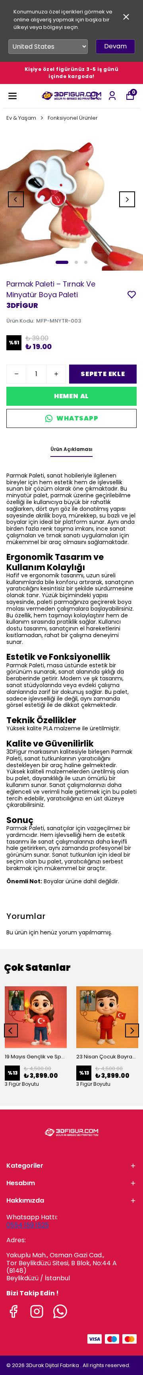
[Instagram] (37, 1311)
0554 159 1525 (27, 1225)
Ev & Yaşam (21, 118)
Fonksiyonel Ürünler (73, 118)
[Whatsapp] (60, 1311)
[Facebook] (13, 1311)
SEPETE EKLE (103, 373)
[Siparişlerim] (112, 96)
